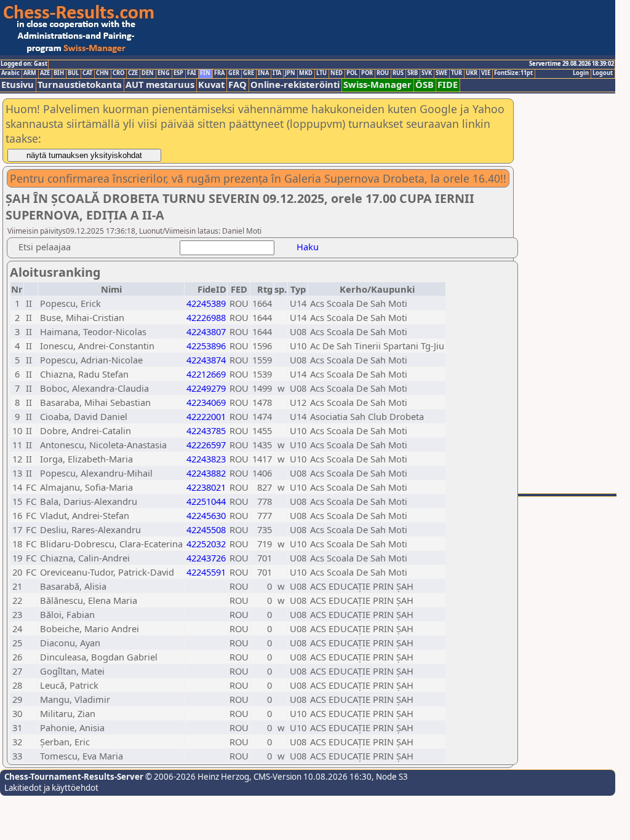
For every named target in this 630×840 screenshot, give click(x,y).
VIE (485, 73)
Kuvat (211, 84)
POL (351, 73)
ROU (383, 73)
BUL (73, 73)
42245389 (206, 303)
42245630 (206, 515)
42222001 (206, 416)
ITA (277, 73)
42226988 (206, 317)
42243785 (206, 430)
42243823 (206, 459)
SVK (426, 73)
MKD (306, 73)
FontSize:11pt (513, 73)
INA (263, 73)
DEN (148, 73)
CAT (87, 73)
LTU (321, 73)
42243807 (206, 331)
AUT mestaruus (160, 84)
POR (367, 73)
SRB (412, 73)
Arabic (10, 73)
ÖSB (424, 84)
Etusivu (17, 84)
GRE (248, 73)
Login (581, 73)
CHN (102, 73)
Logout (602, 73)
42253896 (206, 345)
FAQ (237, 84)
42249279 (206, 388)
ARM (29, 73)
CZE (133, 73)
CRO (118, 73)
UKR (471, 73)
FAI (191, 73)
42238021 (206, 487)
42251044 (206, 501)
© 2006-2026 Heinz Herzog (196, 776)
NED (336, 73)
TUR (456, 73)
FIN (205, 73)
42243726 (206, 558)
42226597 (206, 444)
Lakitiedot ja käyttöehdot (51, 787)
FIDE (447, 84)
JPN (290, 73)
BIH (59, 73)
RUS (398, 73)
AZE (45, 73)
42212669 (206, 374)
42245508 (206, 529)
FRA (219, 73)
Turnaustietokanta (80, 84)
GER (233, 73)
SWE (441, 73)
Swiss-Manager (377, 84)
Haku (308, 246)
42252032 (206, 543)
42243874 (206, 360)
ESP (178, 73)
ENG (164, 73)
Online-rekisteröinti (295, 84)
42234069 (206, 402)
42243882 (206, 473)
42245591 (206, 572)
